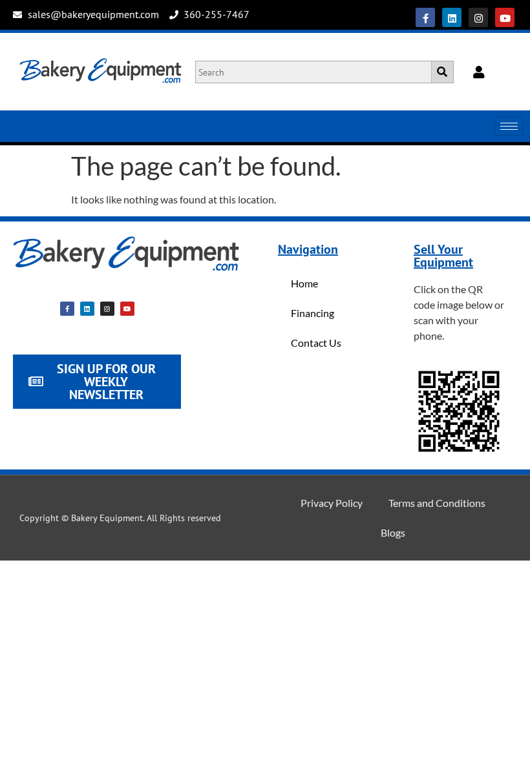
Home (304, 283)
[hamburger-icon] (509, 126)
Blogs (393, 532)
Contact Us (316, 342)
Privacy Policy (332, 503)
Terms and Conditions (436, 503)
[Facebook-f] (425, 17)
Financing (312, 313)
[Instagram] (478, 17)
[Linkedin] (451, 17)
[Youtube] (504, 17)
